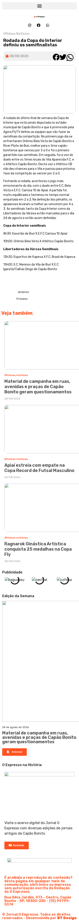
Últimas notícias (16, 375)
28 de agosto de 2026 (15, 727)
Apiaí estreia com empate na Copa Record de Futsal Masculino (39, 468)
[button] (39, 5)
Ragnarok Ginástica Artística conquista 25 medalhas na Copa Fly (38, 549)
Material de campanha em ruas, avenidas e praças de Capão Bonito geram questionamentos (38, 386)
